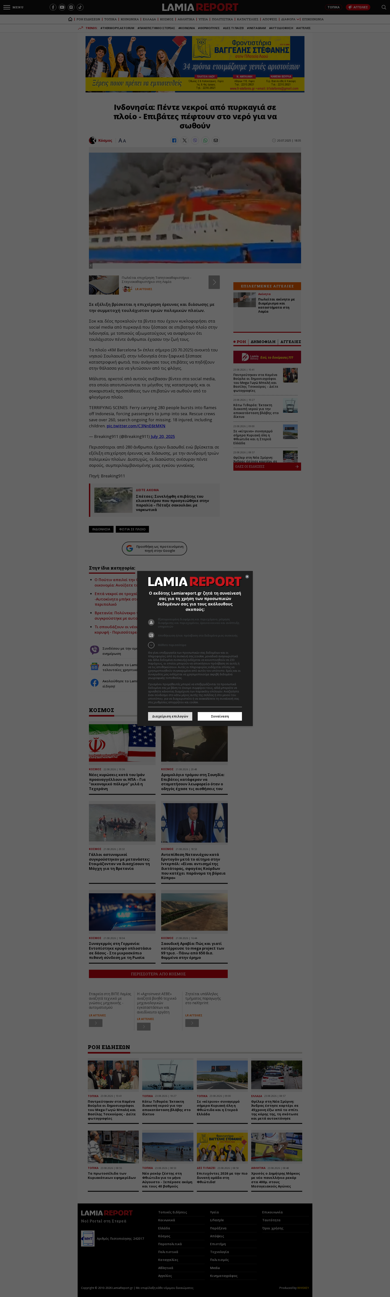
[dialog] (195, 648)
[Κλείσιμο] (247, 576)
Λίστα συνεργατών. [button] (195, 678)
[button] (195, 645)
